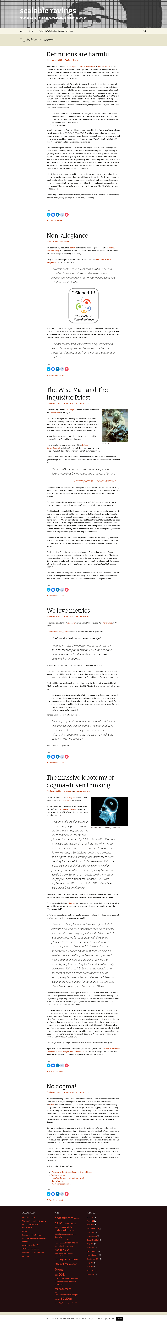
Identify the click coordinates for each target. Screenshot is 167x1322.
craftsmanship (72, 1234)
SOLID (65, 1298)
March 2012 (91, 1274)
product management (70, 1281)
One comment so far (56, 375)
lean (66, 1249)
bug (75, 1224)
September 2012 (93, 1259)
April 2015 (90, 1225)
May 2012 (90, 1266)
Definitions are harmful (79, 54)
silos (56, 1292)
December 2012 (93, 1255)
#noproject (76, 1218)
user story (71, 1303)
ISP (68, 1246)
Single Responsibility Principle (66, 1294)
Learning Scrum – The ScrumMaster (95, 481)
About (31, 31)
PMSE (51, 1104)
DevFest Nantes (104, 66)
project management (81, 403)
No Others (26, 1256)
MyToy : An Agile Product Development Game (56, 31)
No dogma (71, 409)
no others (73, 1259)
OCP (56, 1275)
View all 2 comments (56, 1071)
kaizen (71, 1246)
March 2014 (91, 1232)
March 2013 (91, 1247)
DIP (56, 1246)
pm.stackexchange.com (59, 631)
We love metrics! (69, 610)
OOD (62, 1274)
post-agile (61, 1281)
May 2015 (90, 1221)
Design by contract (60, 1243)
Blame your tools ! (28, 1217)
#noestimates (64, 1218)
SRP (70, 1299)
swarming (66, 1303)
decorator (59, 1237)
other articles (55, 412)
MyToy (24, 1231)
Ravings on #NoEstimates (31, 1235)
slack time (57, 1299)
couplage (59, 1233)
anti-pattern (67, 1223)
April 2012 (90, 1270)
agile (68, 60)
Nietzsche (66, 1256)
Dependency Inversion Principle (63, 1240)
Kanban (59, 1249)
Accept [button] (119, 1319)
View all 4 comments (56, 1200)
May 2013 (90, 1244)
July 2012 (90, 1263)
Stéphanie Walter (87, 66)
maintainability (59, 1256)
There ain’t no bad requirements (34, 1221)
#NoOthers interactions (30, 1249)
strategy (59, 1302)
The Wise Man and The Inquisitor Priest (67, 1178)
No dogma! (61, 1086)
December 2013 (93, 1240)
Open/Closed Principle (63, 1278)
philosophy (75, 1278)
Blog (21, 31)
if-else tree (62, 1246)
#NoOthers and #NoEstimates (33, 1253)
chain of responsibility (63, 1227)
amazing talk (72, 66)
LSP (72, 1253)
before (73, 247)
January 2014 (92, 1236)
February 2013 (92, 1251)
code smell (61, 1230)
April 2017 (90, 1217)
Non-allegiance (67, 235)
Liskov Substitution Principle (63, 1253)
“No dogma (70, 797)
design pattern (71, 1242)
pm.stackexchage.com (67, 809)
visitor (76, 1303)
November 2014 (93, 1228)
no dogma (74, 60)
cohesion (70, 1230)
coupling (65, 1234)
